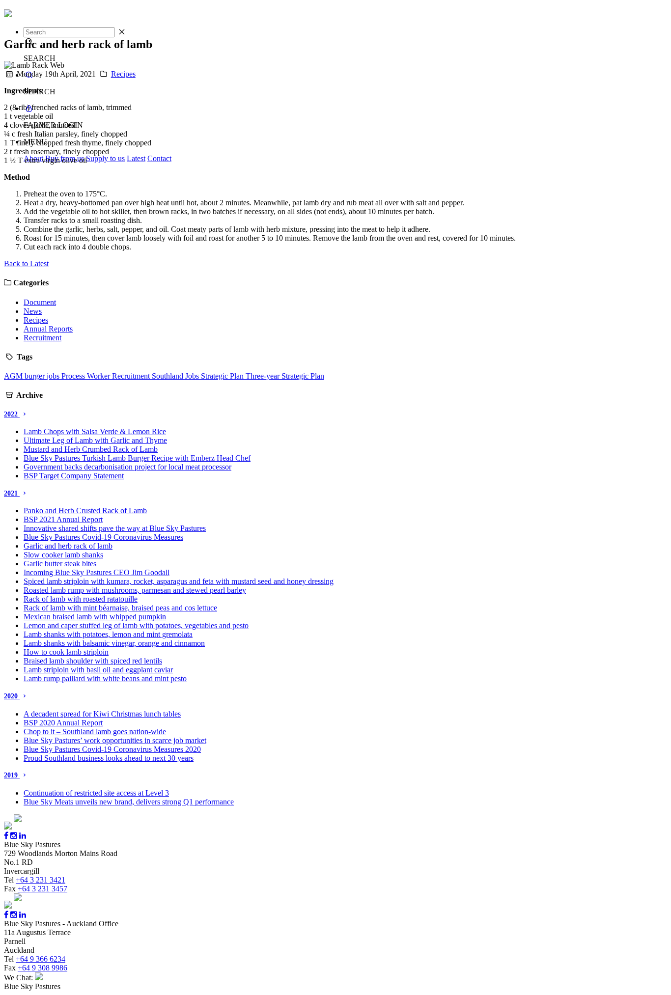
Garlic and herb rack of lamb (68, 546)
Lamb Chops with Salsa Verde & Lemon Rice (95, 431)
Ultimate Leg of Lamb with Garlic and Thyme (95, 440)
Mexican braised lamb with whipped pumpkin (95, 616)
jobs (54, 376)
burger (36, 376)
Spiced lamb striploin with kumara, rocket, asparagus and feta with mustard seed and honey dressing (179, 581)
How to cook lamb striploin (66, 652)
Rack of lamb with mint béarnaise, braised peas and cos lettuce (120, 608)
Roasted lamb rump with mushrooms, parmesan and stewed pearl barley (135, 590)
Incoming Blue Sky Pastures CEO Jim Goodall (96, 572)
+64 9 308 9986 (42, 968)
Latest (136, 158)
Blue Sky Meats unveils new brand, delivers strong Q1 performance (129, 802)
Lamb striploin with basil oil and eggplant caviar (98, 669)
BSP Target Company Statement (74, 475)
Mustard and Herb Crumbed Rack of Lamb (91, 449)
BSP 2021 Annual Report (63, 519)
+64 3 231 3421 (40, 880)
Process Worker (86, 376)
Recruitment (42, 337)
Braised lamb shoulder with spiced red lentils (93, 661)
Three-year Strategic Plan (285, 376)
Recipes (123, 74)
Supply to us (105, 158)
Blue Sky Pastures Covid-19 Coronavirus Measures (103, 537)
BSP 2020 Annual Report (63, 723)
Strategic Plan (223, 376)
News (33, 311)
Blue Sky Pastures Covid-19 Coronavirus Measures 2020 (112, 749)
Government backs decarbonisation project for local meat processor (127, 467)
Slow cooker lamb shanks (63, 555)
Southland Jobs (176, 376)
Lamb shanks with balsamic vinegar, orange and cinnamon (114, 643)
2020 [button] (12, 696)
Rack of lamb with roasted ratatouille (81, 599)
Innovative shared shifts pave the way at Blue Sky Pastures (115, 528)
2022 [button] (12, 414)
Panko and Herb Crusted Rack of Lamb (85, 510)
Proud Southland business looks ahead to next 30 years (109, 758)
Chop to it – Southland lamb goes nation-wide (95, 731)
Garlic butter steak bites (60, 563)
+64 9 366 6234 (40, 959)
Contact (159, 158)
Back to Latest (26, 263)
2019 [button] (12, 775)
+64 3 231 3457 (42, 888)
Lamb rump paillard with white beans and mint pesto (105, 678)
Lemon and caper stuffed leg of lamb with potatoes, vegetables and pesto (136, 625)
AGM (14, 376)
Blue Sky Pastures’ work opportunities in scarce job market (115, 740)
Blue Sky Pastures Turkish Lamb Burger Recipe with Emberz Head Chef (137, 458)
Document (40, 302)
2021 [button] (12, 493)
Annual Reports (48, 329)
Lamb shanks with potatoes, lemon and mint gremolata (108, 634)
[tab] (335, 414)
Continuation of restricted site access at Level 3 (96, 793)
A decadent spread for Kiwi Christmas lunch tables (102, 714)
